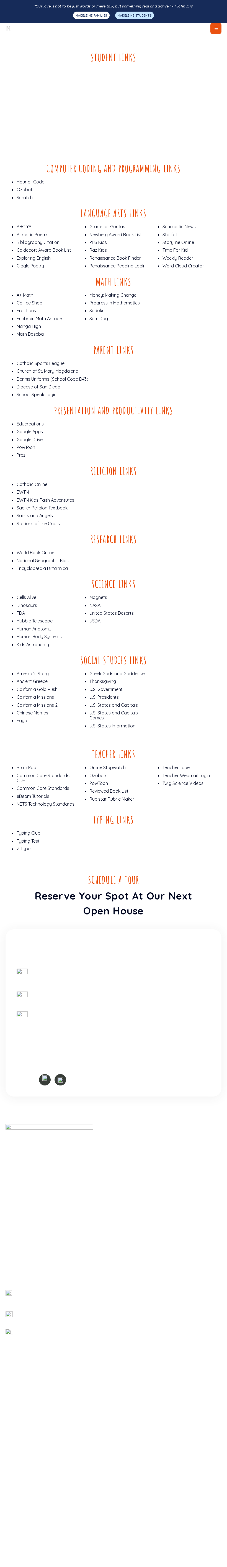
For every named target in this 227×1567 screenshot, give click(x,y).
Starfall (169, 234)
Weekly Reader (177, 258)
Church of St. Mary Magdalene (47, 371)
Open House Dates (135, 1248)
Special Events (20, 1484)
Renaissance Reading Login (117, 266)
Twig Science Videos (182, 783)
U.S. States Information (112, 726)
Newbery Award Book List (115, 234)
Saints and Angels (35, 515)
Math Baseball (31, 334)
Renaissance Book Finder (115, 258)
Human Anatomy (34, 629)
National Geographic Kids (43, 560)
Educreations (30, 424)
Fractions (26, 310)
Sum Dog (98, 318)
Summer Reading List (137, 1420)
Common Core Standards (43, 788)
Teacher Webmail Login (186, 775)
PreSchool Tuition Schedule (143, 1345)
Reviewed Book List (108, 791)
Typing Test (28, 841)
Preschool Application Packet (36, 1248)
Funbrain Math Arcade (39, 318)
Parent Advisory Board (139, 1378)
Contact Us (127, 1226)
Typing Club (28, 833)
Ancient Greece (32, 681)
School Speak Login (36, 394)
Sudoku (97, 310)
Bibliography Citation (38, 242)
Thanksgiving (102, 681)
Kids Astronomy (33, 644)
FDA (21, 613)
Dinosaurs (27, 605)
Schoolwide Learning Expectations (151, 1184)
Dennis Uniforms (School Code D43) (52, 379)
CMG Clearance (132, 1356)
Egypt (23, 720)
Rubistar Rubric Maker (111, 799)
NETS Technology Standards (45, 804)
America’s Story (33, 673)
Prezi (21, 455)
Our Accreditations (24, 1431)
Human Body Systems (39, 636)
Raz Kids (98, 250)
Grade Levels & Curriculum (33, 1420)
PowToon (26, 447)
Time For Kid (175, 250)
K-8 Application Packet (29, 1259)
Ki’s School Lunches (136, 1431)
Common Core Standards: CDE (43, 778)
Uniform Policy (130, 1312)
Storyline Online (178, 242)
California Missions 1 (37, 697)
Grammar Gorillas (107, 226)
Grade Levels (19, 1226)
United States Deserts (111, 613)
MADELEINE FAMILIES (91, 15)
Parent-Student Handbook (143, 1367)
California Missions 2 (37, 705)
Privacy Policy (155, 1524)
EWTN (23, 492)
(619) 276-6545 (44, 997)
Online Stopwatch (107, 767)
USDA (94, 621)
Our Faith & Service (25, 1237)
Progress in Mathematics (114, 303)
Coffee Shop (29, 303)
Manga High (29, 326)
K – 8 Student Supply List (141, 1323)
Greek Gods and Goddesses (117, 673)
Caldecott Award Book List (44, 250)
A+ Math (25, 295)
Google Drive (30, 439)
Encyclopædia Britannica (42, 568)
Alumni (123, 1453)
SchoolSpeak (129, 1301)
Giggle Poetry (30, 266)
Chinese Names (32, 713)
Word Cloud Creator (183, 266)
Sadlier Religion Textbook (42, 508)
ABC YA (24, 226)
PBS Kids (98, 242)
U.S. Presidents (104, 697)
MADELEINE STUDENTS (134, 15)
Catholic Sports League (41, 363)
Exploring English (34, 258)
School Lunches (21, 1462)
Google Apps (30, 431)
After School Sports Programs (36, 1473)
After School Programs (29, 1495)
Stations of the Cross (38, 523)
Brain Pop (26, 767)
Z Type (23, 848)
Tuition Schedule (132, 1334)
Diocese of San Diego (38, 387)
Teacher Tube (176, 767)
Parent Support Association (144, 1389)
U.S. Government (106, 689)
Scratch (25, 197)
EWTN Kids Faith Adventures (45, 500)
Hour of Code (30, 182)
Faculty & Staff (131, 1195)
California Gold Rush (37, 689)
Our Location (129, 1237)
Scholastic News (179, 226)
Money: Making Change (112, 295)
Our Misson (127, 1150)
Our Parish (127, 1173)
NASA (94, 605)
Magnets (98, 597)
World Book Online (35, 552)
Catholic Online (32, 484)
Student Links (130, 1442)
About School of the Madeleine (147, 1139)
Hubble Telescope (35, 621)
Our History (128, 1161)
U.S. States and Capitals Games (113, 715)
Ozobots (26, 189)
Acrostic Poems (32, 234)
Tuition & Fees (20, 1270)
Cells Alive (26, 597)
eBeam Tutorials (33, 796)
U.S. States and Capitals (113, 705)
